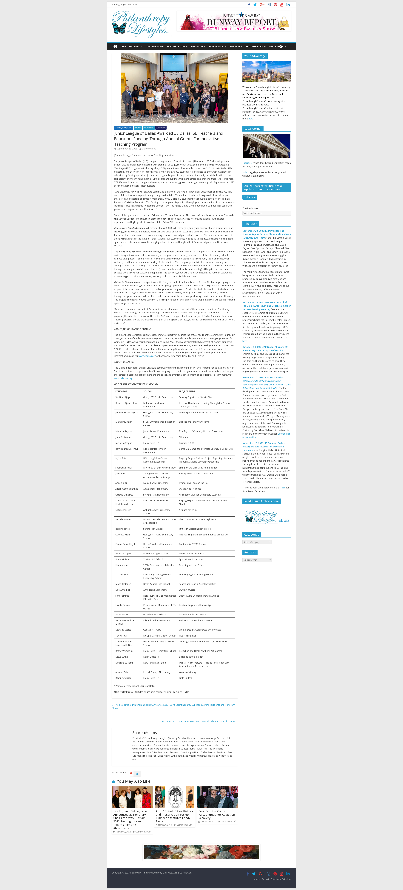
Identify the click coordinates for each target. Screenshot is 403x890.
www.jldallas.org (147, 355)
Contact (265, 879)
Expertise (247, 162)
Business (235, 46)
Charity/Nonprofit (132, 46)
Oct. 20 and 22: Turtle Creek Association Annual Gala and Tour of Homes (199, 721)
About (257, 879)
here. (251, 118)
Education (148, 127)
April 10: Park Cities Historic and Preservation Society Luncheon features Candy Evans (175, 816)
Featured (161, 127)
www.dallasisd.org (123, 378)
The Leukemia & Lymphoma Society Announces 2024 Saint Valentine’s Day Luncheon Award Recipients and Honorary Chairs (173, 706)
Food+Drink (216, 46)
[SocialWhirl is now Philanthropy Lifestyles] (142, 12)
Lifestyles (197, 46)
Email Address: (250, 208)
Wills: (244, 172)
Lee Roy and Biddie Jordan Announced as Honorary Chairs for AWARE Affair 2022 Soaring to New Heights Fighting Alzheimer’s (130, 819)
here (244, 340)
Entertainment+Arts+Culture (166, 46)
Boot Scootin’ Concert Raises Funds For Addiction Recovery (216, 814)
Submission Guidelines (281, 879)
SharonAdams (149, 148)
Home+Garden (254, 46)
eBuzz (138, 127)
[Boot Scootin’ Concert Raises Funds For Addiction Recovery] (217, 788)
